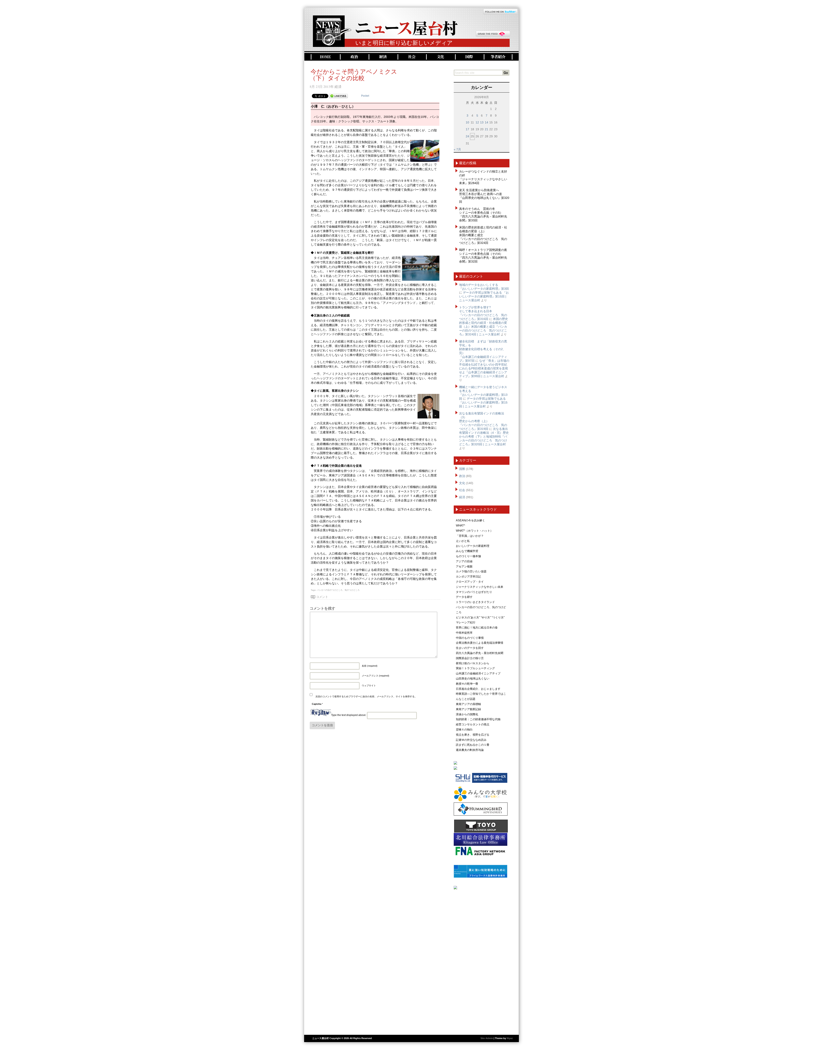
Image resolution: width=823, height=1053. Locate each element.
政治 (354, 57)
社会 (411, 57)
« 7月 (457, 149)
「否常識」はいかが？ (470, 535)
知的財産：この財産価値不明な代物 (478, 719)
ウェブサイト (369, 685)
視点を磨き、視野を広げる (472, 734)
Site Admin (487, 1038)
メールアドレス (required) (375, 675)
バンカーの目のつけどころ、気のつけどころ (338, 590)
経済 (383, 57)
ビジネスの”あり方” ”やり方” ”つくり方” (480, 617)
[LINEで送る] (338, 95)
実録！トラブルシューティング (475, 668)
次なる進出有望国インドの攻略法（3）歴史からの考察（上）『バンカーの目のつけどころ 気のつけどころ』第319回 (483, 421)
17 (467, 129)
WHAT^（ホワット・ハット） (474, 530)
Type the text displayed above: (348, 715)
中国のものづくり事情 (470, 637)
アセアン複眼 (464, 566)
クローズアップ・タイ (470, 581)
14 (486, 122)
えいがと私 (463, 541)
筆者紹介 (498, 57)
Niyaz (510, 1038)
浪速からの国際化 (467, 714)
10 (467, 122)
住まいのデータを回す (470, 648)
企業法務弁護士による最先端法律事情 (479, 642)
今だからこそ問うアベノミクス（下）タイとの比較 (353, 74)
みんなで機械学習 (467, 551)
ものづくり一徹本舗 (468, 556)
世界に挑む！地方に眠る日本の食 (477, 627)
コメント (322, 596)
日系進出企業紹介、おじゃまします (478, 688)
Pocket (365, 95)
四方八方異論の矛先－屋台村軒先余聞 (479, 653)
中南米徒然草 (464, 632)
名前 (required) (369, 665)
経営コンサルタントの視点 (472, 724)
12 (477, 122)
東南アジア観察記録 (468, 709)
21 (486, 129)
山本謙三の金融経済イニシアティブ (478, 673)
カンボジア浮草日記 (468, 576)
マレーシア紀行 (465, 622)
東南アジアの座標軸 (468, 704)
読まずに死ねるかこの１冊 (472, 744)
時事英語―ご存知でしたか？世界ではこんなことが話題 (481, 696)
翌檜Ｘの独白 (464, 729)
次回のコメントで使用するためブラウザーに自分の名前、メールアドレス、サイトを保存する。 (366, 696)
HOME (325, 57)
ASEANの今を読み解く (470, 520)
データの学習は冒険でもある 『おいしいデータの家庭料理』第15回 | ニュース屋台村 (484, 296)
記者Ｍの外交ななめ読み (471, 739)
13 (482, 122)
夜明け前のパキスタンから (472, 663)
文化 (440, 57)
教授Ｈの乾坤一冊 (467, 683)
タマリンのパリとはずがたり (474, 592)
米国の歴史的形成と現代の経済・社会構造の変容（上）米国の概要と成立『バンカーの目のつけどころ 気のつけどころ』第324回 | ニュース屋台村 (483, 326)
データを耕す (464, 596)
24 (467, 136)
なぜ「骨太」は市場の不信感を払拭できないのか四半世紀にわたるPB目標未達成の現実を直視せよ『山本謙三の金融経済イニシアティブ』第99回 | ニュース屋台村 (484, 368)
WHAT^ (460, 525)
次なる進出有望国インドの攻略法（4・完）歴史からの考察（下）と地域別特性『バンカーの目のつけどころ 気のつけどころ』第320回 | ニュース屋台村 (484, 436)
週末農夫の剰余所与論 (470, 750)
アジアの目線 (464, 561)
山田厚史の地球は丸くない (472, 678)
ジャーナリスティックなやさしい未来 (479, 586)
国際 (469, 57)
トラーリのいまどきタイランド (475, 602)
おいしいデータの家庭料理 (472, 546)
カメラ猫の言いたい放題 (471, 571)
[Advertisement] (481, 960)
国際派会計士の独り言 (470, 658)
